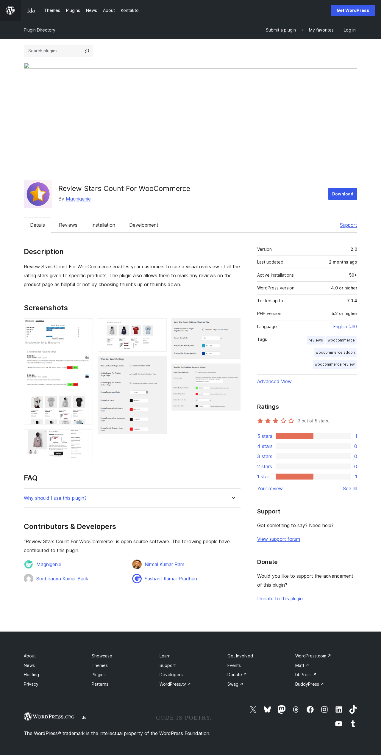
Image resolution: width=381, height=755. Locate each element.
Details (37, 225)
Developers (171, 674)
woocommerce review (335, 364)
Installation (103, 225)
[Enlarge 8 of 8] (232, 372)
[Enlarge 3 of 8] (85, 403)
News (29, 665)
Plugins (99, 674)
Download (342, 193)
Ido (83, 717)
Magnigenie (78, 199)
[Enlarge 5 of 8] (159, 326)
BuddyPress (309, 684)
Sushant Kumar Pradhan (171, 579)
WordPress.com (313, 655)
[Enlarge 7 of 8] (232, 326)
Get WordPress (353, 10)
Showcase (102, 655)
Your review (270, 488)
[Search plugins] (87, 51)
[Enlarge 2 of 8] (85, 358)
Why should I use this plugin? (55, 498)
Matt (302, 665)
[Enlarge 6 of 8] (159, 364)
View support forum (278, 539)
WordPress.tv (175, 684)
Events (234, 665)
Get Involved (240, 655)
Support (348, 225)
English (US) (345, 326)
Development (143, 225)
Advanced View (274, 381)
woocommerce (341, 340)
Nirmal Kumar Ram (164, 564)
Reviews (68, 225)
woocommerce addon (335, 352)
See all (350, 488)
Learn (165, 655)
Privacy (31, 684)
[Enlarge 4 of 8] (85, 437)
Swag (235, 684)
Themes (100, 665)
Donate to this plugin (280, 599)
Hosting (31, 674)
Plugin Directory (39, 29)
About (30, 655)
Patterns (100, 684)
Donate (237, 674)
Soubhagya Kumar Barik (62, 579)
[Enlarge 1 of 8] (85, 326)
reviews (316, 340)
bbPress (306, 674)
